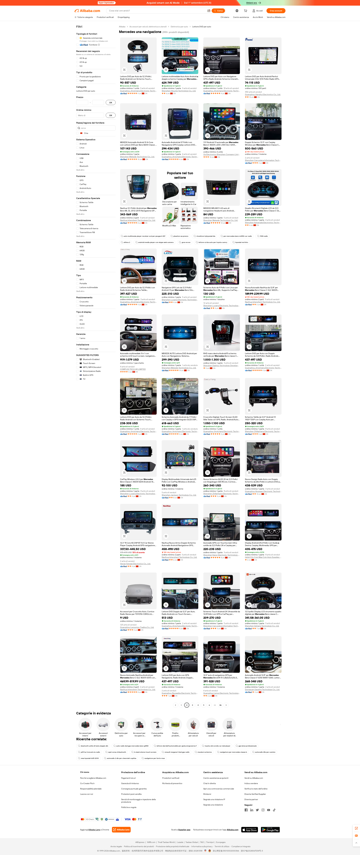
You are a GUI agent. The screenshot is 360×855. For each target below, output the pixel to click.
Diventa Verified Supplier (255, 794)
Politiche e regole (128, 807)
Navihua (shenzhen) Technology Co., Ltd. (137, 220)
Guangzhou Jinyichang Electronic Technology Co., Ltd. (138, 91)
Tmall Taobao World (166, 842)
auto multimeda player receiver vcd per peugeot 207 (144, 236)
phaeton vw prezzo (180, 236)
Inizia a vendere (251, 783)
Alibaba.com (232, 830)
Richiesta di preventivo (172, 783)
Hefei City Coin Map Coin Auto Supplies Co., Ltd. (263, 557)
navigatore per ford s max (154, 758)
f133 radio (264, 236)
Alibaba (122, 26)
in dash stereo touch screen (145, 752)
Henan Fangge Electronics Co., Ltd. (135, 564)
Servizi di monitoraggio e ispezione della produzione (138, 800)
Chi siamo (84, 772)
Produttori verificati (170, 778)
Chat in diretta (209, 783)
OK (110, 102)
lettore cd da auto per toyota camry (213, 242)
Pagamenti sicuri (128, 778)
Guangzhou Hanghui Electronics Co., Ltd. (263, 94)
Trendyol (210, 842)
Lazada (180, 842)
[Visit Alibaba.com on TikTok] (274, 810)
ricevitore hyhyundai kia (205, 236)
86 (220, 705)
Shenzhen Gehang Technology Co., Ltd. (262, 626)
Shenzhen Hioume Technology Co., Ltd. (179, 91)
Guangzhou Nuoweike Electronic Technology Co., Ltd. (180, 693)
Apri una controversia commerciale (218, 789)
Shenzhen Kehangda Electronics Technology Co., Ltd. (263, 222)
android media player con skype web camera (156, 242)
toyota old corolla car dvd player (217, 746)
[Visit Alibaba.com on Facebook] (246, 810)
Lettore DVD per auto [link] (201, 26)
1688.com (151, 842)
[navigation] (96, 366)
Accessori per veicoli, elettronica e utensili (148, 26)
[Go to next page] (226, 705)
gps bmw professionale (247, 746)
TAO (202, 842)
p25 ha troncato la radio (90, 752)
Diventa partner (251, 799)
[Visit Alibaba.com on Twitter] (257, 810)
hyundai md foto (241, 242)
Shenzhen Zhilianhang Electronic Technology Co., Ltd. (263, 431)
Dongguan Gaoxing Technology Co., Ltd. (262, 689)
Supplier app (184, 830)
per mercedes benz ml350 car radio (237, 236)
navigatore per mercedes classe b (233, 752)
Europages (221, 842)
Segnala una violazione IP (214, 799)
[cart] (246, 11)
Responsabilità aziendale (91, 789)
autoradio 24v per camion (265, 752)
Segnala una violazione (213, 805)
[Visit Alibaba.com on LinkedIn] (251, 810)
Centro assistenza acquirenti (215, 778)
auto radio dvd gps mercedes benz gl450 (132, 746)
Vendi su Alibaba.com (253, 778)
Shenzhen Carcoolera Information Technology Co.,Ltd (263, 160)
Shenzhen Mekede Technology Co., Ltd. (137, 157)
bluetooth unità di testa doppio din (94, 746)
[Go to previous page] (175, 705)
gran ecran (186, 242)
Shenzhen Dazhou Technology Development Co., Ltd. (221, 365)
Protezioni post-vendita (131, 794)
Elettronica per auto (179, 26)
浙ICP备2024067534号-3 (252, 851)
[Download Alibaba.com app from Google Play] (270, 829)
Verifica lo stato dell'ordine (255, 789)
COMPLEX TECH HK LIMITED (133, 369)
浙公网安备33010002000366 (226, 851)
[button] (209, 10)
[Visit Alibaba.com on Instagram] (263, 810)
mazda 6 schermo (205, 752)
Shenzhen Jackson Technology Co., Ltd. (179, 495)
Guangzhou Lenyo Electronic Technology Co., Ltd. (221, 693)
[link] (356, 828)
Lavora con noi (86, 794)
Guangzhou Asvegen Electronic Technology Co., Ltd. (263, 491)
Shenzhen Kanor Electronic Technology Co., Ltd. (221, 555)
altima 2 (127, 242)
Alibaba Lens (94, 830)
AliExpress (139, 842)
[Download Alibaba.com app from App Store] (249, 829)
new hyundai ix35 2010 (90, 758)
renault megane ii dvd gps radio (177, 752)
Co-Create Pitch (87, 783)
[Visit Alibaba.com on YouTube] (268, 810)
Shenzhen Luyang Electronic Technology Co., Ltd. (180, 300)
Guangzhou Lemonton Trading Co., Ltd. (137, 627)
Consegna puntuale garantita (134, 789)
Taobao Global (191, 842)
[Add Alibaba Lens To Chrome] (121, 829)
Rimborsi (207, 794)
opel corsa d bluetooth (117, 752)
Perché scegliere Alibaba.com (93, 778)
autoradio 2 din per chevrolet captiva (121, 758)
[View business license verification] (205, 850)
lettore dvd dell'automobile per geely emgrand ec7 (177, 746)
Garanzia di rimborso (130, 783)
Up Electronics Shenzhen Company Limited (221, 154)
